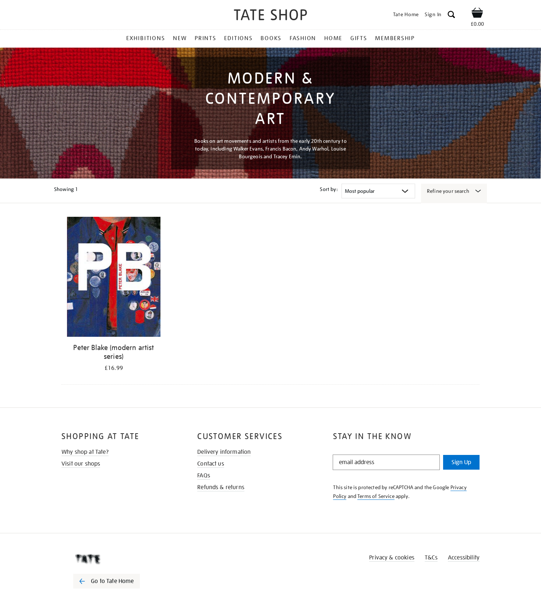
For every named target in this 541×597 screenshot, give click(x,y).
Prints (205, 38)
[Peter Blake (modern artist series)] (113, 278)
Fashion (303, 38)
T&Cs (431, 557)
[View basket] (477, 14)
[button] (451, 15)
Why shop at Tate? (85, 452)
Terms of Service (376, 496)
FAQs (203, 475)
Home (333, 38)
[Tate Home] (119, 559)
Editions (238, 38)
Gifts (358, 38)
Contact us (210, 463)
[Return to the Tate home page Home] (270, 16)
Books (271, 38)
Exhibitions (145, 38)
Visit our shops (80, 463)
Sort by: (328, 189)
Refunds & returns (220, 487)
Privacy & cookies (391, 557)
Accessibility (464, 557)
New (180, 38)
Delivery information (224, 452)
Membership (395, 38)
